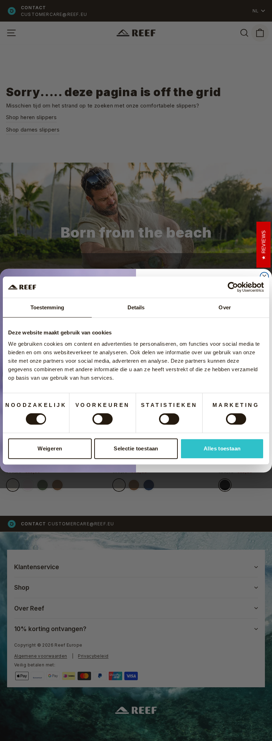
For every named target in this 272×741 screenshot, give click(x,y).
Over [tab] (225, 307)
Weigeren (50, 448)
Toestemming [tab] (47, 307)
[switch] (102, 419)
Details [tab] (136, 307)
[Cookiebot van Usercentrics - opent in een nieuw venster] (233, 287)
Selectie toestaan (136, 448)
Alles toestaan (222, 448)
